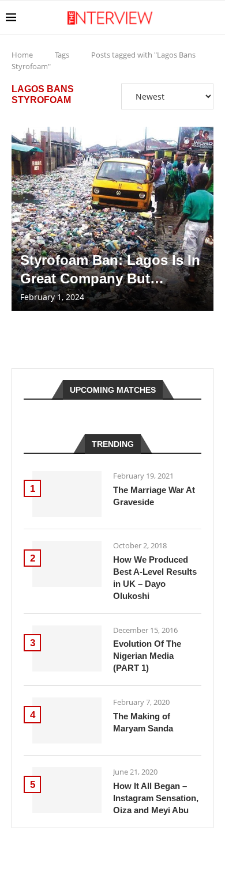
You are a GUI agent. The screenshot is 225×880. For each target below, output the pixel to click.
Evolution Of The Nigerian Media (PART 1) (147, 656)
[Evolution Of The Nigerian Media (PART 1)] (67, 648)
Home (22, 55)
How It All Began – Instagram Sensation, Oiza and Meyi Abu (155, 798)
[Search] (213, 17)
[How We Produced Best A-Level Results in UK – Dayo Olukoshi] (67, 564)
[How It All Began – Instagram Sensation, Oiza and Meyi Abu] (67, 790)
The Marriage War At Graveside (154, 496)
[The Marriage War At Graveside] (67, 494)
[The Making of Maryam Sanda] (67, 720)
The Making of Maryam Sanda (143, 722)
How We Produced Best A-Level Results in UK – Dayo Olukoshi (155, 578)
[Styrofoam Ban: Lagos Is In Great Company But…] (112, 219)
